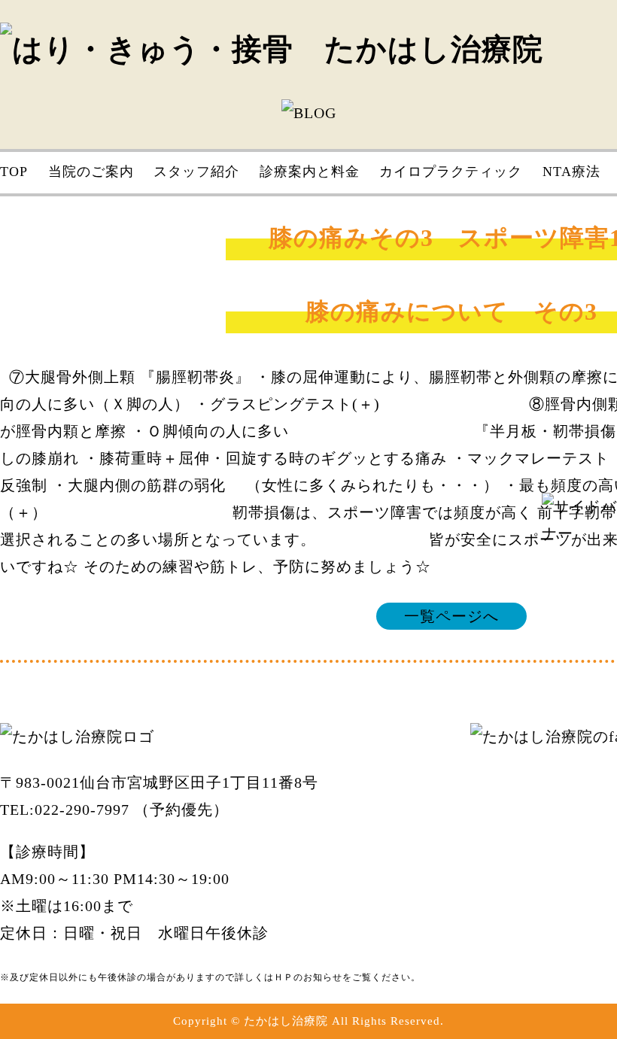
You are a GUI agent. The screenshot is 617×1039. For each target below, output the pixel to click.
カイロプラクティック (450, 171)
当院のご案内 (91, 171)
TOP (14, 171)
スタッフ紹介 (196, 171)
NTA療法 (571, 171)
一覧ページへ (451, 616)
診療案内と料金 (310, 171)
